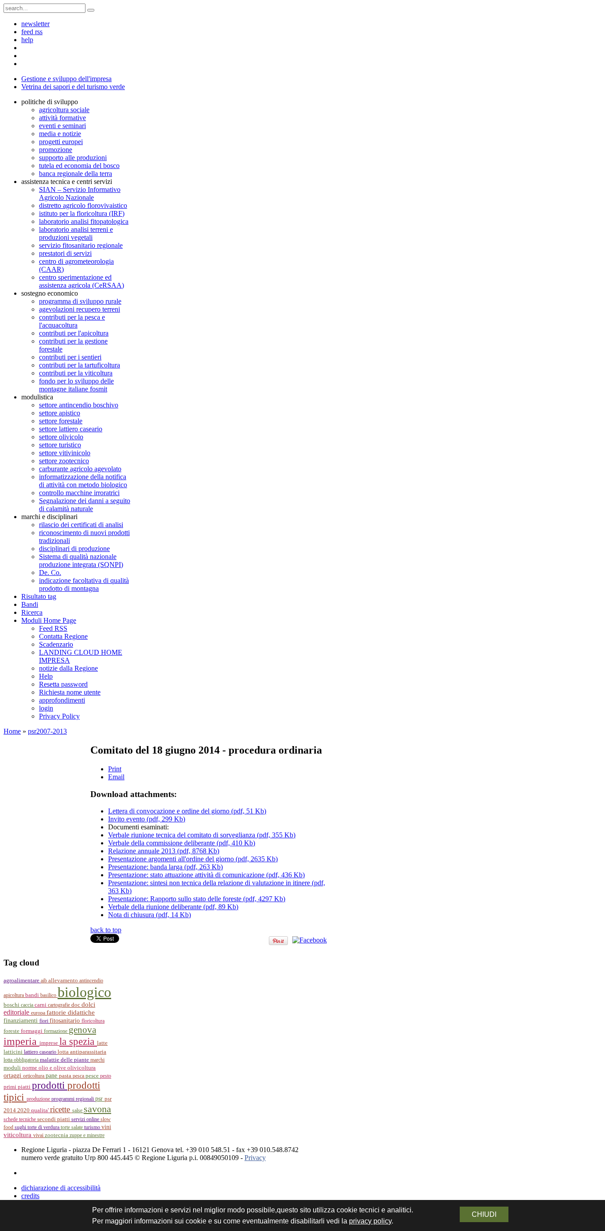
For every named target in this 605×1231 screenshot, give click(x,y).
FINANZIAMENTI (21, 1020)
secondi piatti (54, 1119)
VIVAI (39, 1135)
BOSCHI (12, 1004)
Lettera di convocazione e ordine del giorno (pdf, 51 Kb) (187, 811)
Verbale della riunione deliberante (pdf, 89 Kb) (173, 907)
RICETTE (61, 1109)
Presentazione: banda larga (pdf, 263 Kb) (165, 867)
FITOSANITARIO (65, 1020)
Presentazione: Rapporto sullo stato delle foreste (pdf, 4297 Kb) (196, 899)
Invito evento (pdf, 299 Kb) (146, 819)
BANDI (32, 995)
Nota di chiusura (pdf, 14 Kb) (149, 914)
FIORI (44, 1021)
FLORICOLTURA (93, 1021)
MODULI (13, 1068)
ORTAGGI (13, 1075)
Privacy (255, 1157)
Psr (100, 1098)
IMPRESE (49, 1043)
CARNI (41, 1004)
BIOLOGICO (84, 992)
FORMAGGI (32, 1031)
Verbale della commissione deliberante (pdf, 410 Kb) (181, 843)
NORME (30, 1067)
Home (12, 731)
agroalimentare (22, 980)
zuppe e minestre (87, 1135)
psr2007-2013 (47, 731)
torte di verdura (44, 1127)
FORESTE (12, 1031)
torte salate (72, 1127)
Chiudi (484, 1214)
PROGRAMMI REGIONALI (73, 1099)
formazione (56, 1031)
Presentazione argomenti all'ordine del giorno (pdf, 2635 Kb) (193, 859)
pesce (92, 1076)
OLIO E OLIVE (53, 1068)
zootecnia (57, 1135)
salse (78, 1110)
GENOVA (82, 1029)
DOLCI (88, 1004)
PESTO (105, 1076)
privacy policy (370, 1221)
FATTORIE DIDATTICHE (71, 1012)
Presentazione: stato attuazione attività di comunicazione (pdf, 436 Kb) (206, 875)
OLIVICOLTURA (81, 1067)
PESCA (79, 1076)
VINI (106, 1127)
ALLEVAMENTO (63, 980)
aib (44, 980)
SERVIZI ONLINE (86, 1119)
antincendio (91, 980)
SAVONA (97, 1108)
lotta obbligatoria (22, 1060)
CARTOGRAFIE (59, 1005)
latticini (14, 1051)
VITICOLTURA (18, 1134)
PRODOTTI (49, 1085)
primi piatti (18, 1086)
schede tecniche (20, 1119)
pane (52, 1075)
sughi (21, 1127)
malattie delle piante (65, 1059)
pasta (66, 1076)
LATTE (102, 1043)
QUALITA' (40, 1110)
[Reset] (90, 10)
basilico (49, 995)
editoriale (17, 1012)
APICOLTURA (14, 995)
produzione (39, 1099)
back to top (105, 930)
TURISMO (92, 1127)
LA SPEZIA (78, 1041)
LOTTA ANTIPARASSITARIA (82, 1051)
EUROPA (39, 1013)
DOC (76, 1004)
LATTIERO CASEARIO (41, 1052)
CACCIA (28, 1005)
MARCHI (97, 1060)
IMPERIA (21, 1041)
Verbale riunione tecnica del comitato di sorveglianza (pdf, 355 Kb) (201, 835)
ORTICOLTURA (34, 1076)
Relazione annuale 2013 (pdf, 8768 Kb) (163, 851)
